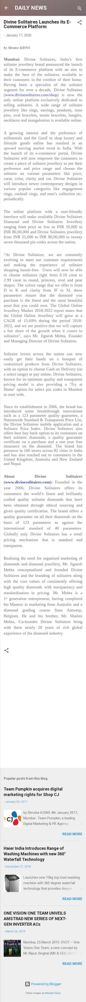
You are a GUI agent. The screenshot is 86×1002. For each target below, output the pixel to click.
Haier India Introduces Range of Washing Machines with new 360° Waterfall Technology (35, 854)
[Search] (79, 9)
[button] (79, 23)
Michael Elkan (53, 993)
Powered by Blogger (45, 984)
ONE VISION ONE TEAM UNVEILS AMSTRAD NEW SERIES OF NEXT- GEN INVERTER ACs (35, 919)
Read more (72, 834)
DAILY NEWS (31, 8)
